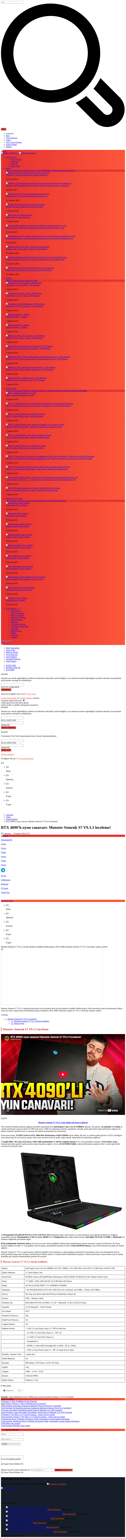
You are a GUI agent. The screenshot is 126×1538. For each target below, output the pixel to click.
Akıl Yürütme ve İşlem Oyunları (18, 501)
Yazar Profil (15, 166)
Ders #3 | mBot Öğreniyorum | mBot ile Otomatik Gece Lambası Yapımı (34, 427)
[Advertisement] (30, 808)
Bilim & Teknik (12, 171)
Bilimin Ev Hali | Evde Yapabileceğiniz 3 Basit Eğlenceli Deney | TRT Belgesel (37, 359)
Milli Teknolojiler (12, 648)
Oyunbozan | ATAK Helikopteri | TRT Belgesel (24, 306)
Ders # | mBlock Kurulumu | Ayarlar (20, 395)
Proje (39, 171)
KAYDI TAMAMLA (8, 728)
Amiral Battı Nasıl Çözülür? (17, 505)
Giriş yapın (31, 694)
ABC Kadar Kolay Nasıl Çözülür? (19, 590)
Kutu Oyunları (60, 501)
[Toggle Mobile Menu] (2, 644)
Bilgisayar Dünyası (18, 617)
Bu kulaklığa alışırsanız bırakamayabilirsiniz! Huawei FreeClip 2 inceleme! (42, 1408)
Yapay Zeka (64, 171)
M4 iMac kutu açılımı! (21, 1426)
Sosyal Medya (11, 657)
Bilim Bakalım (18, 281)
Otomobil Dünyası (13, 659)
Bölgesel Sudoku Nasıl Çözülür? (18, 547)
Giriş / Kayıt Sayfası (14, 142)
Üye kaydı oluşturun (25, 759)
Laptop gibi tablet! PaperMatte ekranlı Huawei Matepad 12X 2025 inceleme (42, 1412)
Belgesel (9, 281)
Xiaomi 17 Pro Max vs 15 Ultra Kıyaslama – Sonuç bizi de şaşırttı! (39, 1417)
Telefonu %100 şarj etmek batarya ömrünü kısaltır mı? (27, 175)
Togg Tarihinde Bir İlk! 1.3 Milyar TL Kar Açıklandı (26, 1510)
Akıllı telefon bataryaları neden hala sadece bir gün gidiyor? (29, 270)
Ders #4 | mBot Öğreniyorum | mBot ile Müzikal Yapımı (27, 437)
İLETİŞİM (10, 670)
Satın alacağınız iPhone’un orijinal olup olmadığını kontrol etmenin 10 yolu (35, 228)
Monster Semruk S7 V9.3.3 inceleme (21, 1019)
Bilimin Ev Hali (31, 281)
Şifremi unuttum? (7, 754)
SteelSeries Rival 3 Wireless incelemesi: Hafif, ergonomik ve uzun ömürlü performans (46, 1421)
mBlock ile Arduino (30, 391)
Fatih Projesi (16, 611)
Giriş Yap (14, 162)
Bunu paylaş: (17, 1023)
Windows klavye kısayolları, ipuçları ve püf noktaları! (26, 249)
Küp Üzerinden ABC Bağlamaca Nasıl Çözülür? (25, 579)
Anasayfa (9, 815)
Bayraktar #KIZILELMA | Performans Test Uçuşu (25, 1527)
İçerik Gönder (11, 144)
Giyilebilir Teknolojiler (20, 626)
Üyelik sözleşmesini (8, 698)
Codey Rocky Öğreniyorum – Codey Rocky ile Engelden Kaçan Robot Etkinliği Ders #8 (40, 480)
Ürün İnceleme (11, 819)
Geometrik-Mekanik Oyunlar (43, 501)
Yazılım (72, 171)
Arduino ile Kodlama (14, 391)
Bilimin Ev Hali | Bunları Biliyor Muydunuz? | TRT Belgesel (29, 370)
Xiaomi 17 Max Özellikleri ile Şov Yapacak (29, 1403)
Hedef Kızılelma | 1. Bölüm (16, 317)
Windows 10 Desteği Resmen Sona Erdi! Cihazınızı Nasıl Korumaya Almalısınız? (38, 186)
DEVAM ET (6, 690)
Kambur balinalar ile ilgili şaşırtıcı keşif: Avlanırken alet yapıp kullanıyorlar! (35, 259)
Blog (8, 136)
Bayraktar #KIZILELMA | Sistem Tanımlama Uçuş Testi (28, 1518)
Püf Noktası (46, 171)
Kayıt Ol (14, 164)
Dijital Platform (17, 620)
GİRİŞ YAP (6, 750)
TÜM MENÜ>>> (13, 609)
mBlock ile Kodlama (47, 391)
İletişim (9, 147)
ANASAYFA (11, 157)
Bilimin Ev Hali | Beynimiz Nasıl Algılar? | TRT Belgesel (28, 348)
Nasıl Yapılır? (11, 661)
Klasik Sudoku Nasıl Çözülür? (18, 526)
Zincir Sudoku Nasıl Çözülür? (17, 558)
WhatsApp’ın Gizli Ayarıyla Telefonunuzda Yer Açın (26, 196)
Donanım (22, 171)
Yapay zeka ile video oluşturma (18, 217)
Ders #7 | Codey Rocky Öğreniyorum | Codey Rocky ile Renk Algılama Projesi (37, 469)
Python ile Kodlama (63, 391)
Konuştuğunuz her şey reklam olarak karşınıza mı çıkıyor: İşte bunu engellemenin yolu (39, 238)
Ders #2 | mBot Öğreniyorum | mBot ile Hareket (24, 416)
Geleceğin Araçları (18, 624)
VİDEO (9, 278)
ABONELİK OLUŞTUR (63, 1470)
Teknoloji (55, 171)
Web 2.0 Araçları (17, 613)
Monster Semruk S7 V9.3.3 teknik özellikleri (30, 1021)
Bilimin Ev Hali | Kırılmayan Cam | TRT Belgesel (25, 380)
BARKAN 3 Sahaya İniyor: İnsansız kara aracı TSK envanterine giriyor (34, 1514)
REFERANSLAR (13, 668)
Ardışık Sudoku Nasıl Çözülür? (18, 537)
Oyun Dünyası (11, 138)
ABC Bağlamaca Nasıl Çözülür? (18, 569)
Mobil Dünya (31, 171)
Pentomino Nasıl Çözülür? (16, 516)
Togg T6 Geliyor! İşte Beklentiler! (19, 1523)
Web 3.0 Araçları (17, 615)
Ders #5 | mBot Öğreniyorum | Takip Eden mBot (25, 448)
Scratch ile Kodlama (79, 391)
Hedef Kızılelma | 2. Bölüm (16, 327)
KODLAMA (11, 388)
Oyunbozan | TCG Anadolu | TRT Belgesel (23, 285)
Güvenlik (14, 629)
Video (8, 140)
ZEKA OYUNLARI (14, 499)
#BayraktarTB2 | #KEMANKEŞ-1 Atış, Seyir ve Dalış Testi (29, 1532)
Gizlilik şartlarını (25, 698)
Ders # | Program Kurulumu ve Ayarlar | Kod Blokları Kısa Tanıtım (32, 490)
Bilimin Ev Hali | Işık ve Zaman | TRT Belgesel (24, 338)
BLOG (8, 168)
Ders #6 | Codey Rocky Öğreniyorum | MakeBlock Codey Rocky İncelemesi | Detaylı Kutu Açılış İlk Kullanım (49, 459)
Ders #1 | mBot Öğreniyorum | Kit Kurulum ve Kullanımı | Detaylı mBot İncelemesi (38, 406)
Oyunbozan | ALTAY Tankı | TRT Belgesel (23, 296)
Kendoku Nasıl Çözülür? (15, 600)
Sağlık (13, 633)
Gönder (4, 1444)
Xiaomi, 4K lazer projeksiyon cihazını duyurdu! (24, 207)
